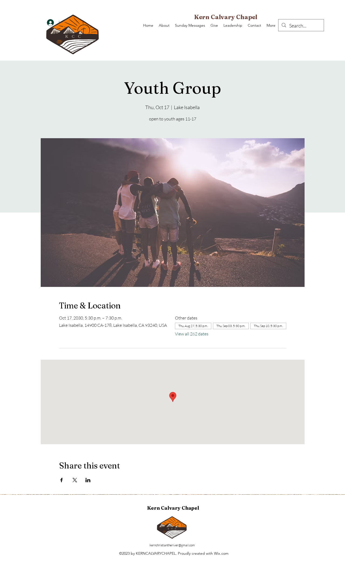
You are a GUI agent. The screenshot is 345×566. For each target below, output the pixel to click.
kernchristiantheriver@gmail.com (172, 545)
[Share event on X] (74, 480)
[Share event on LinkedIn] (88, 480)
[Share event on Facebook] (61, 480)
